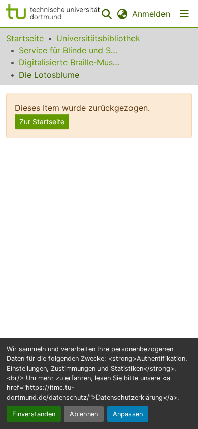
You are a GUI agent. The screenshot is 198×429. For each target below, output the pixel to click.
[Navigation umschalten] (184, 13)
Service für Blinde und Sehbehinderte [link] (69, 50)
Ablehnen (84, 414)
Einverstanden (33, 414)
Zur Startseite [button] (41, 121)
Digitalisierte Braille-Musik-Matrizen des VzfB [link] (69, 62)
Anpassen (128, 414)
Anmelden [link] (151, 14)
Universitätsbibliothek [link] (98, 38)
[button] (53, 13)
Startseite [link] (25, 38)
